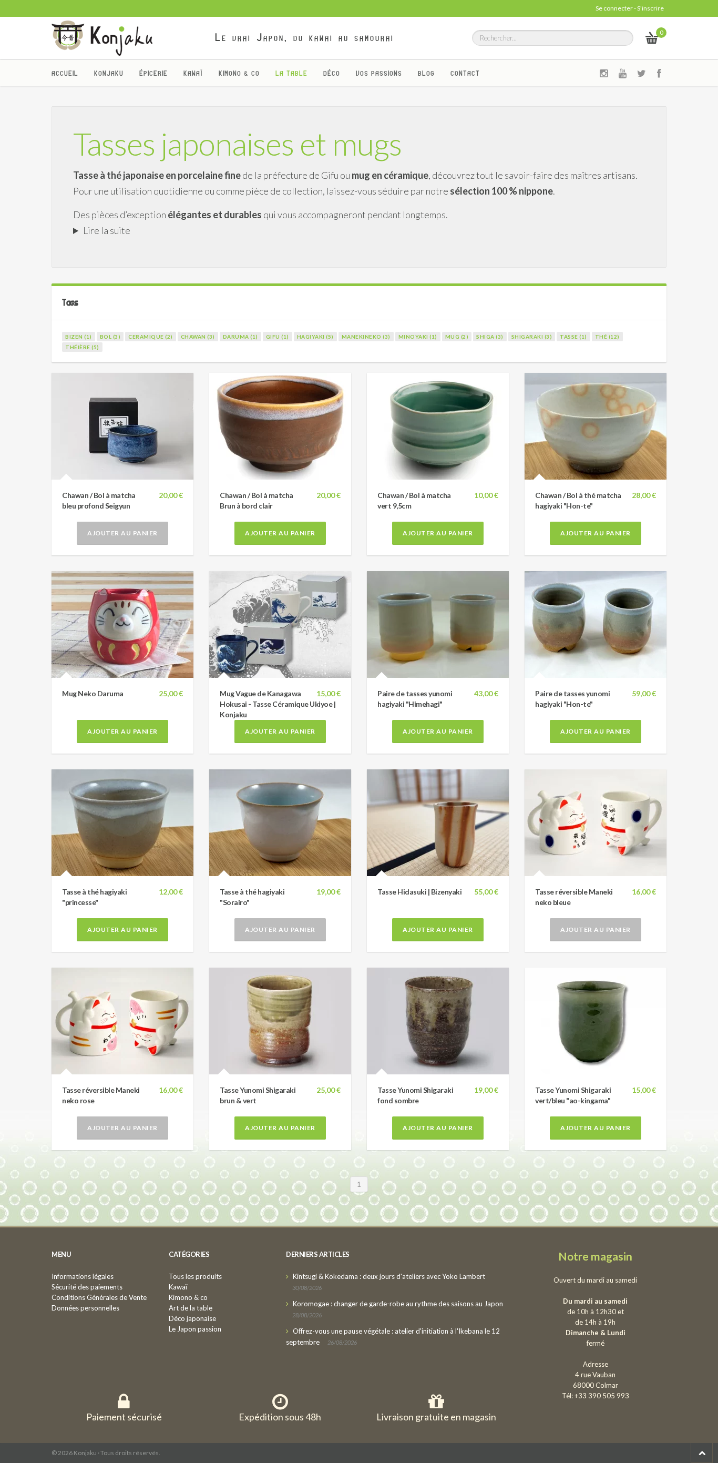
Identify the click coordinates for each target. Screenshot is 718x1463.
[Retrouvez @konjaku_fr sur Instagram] (603, 73)
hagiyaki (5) (315, 336)
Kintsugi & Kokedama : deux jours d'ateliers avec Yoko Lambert (389, 1276)
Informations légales (83, 1276)
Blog (426, 73)
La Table (291, 73)
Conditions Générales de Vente (99, 1297)
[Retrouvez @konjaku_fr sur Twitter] (642, 73)
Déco (331, 73)
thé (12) (607, 336)
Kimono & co (239, 73)
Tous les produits (195, 1276)
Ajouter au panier (122, 533)
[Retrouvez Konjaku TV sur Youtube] (622, 73)
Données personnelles (85, 1308)
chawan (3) (198, 336)
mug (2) (457, 336)
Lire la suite (106, 230)
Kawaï (193, 73)
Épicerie (153, 73)
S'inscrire (650, 8)
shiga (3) (490, 336)
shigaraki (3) (531, 336)
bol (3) (110, 336)
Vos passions (379, 73)
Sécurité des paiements (87, 1287)
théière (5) (82, 347)
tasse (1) (573, 336)
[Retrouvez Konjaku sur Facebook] (659, 73)
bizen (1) (78, 336)
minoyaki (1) (417, 336)
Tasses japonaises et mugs (237, 143)
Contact (465, 73)
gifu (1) (277, 336)
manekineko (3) (366, 336)
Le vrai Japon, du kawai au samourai (304, 37)
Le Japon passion (195, 1329)
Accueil (65, 73)
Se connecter (614, 8)
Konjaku (109, 73)
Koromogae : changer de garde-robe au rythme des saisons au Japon (398, 1303)
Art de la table (190, 1308)
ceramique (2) (150, 336)
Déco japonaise (192, 1318)
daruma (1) (240, 336)
